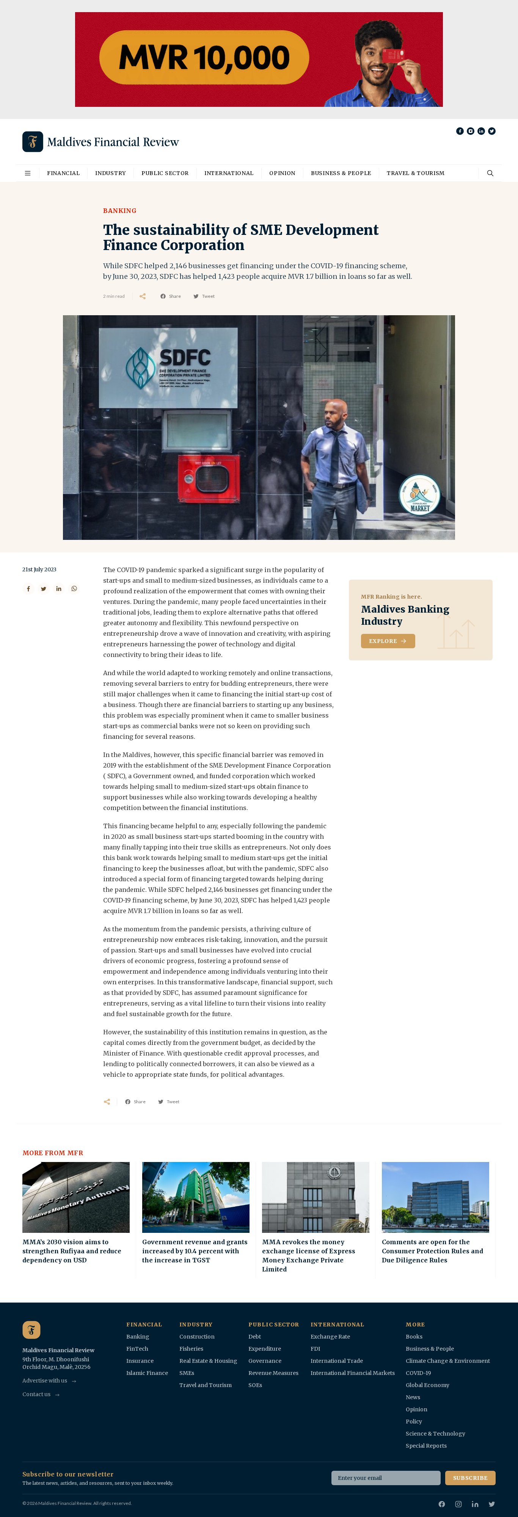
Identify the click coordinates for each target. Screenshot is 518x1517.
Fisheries (191, 1348)
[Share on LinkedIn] (59, 589)
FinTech (137, 1348)
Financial (63, 173)
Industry (110, 173)
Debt (254, 1336)
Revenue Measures (273, 1373)
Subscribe (470, 1478)
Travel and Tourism (205, 1385)
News (413, 1397)
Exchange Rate (330, 1336)
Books (414, 1336)
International (229, 173)
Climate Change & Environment (448, 1360)
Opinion (282, 173)
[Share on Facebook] (28, 589)
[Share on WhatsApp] (74, 589)
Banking (120, 210)
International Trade (337, 1360)
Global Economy (427, 1385)
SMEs (186, 1373)
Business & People (341, 173)
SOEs (255, 1385)
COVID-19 (418, 1373)
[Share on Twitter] (44, 589)
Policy (414, 1421)
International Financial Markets (353, 1373)
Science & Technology (435, 1433)
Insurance (140, 1360)
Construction (197, 1336)
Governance (264, 1360)
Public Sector (165, 173)
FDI (315, 1348)
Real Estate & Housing (208, 1360)
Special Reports (426, 1445)
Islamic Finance (147, 1373)
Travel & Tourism (416, 173)
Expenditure (264, 1348)
